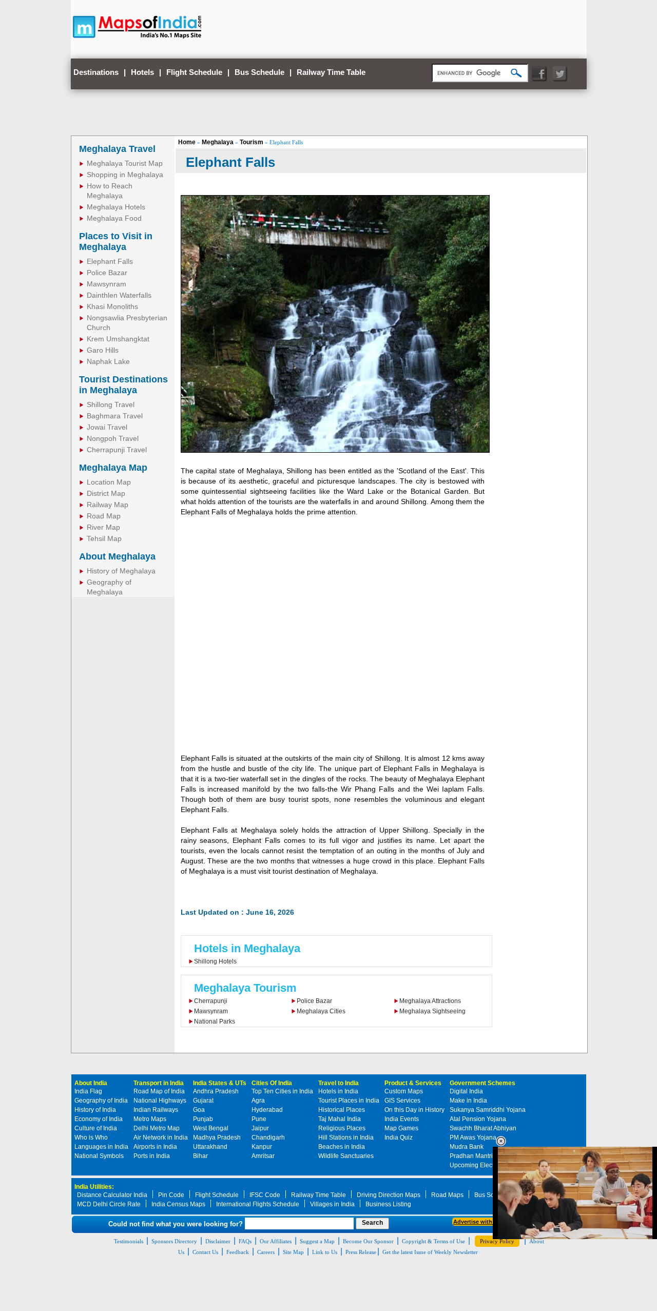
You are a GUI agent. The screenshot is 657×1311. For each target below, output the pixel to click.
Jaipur (260, 1128)
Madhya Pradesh (217, 1137)
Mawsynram (106, 284)
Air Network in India (160, 1137)
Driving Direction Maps (388, 1195)
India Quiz (398, 1137)
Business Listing (388, 1204)
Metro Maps (149, 1119)
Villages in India (332, 1204)
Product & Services (412, 1083)
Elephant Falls (110, 261)
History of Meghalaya (121, 571)
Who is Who (91, 1137)
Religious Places (341, 1128)
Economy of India (98, 1119)
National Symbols (99, 1156)
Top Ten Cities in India (282, 1091)
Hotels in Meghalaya (247, 948)
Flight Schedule (194, 72)
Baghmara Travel (115, 416)
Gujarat (203, 1100)
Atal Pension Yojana (478, 1119)
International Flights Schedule (257, 1204)
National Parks (214, 1021)
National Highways (159, 1100)
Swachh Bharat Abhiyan (483, 1128)
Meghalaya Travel (117, 149)
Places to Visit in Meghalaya (115, 241)
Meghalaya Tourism (245, 987)
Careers (266, 1252)
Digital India (466, 1091)
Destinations (96, 72)
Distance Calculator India (112, 1195)
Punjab (203, 1119)
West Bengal (210, 1128)
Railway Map (107, 504)
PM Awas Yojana (473, 1137)
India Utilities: (94, 1186)
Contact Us (205, 1252)
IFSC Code (264, 1195)
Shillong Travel (110, 404)
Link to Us (324, 1252)
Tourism (251, 142)
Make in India (468, 1100)
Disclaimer (217, 1241)
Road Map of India (159, 1091)
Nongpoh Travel (113, 438)
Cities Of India (272, 1083)
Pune (259, 1119)
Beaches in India (341, 1146)
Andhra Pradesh (216, 1091)
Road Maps (447, 1195)
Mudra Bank (467, 1146)
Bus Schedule (259, 72)
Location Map (109, 482)
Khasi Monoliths (112, 306)
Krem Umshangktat (118, 339)
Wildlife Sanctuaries (346, 1156)
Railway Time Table (331, 72)
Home (187, 142)
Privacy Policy (497, 1241)
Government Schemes (482, 1083)
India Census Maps (178, 1204)
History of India (95, 1109)
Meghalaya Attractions (430, 1001)
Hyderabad (267, 1109)
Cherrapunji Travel (117, 450)
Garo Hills (103, 350)
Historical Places (341, 1109)
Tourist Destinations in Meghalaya (123, 384)
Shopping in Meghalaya (125, 174)
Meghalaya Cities (321, 1011)
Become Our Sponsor (368, 1241)
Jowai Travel (107, 427)
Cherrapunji (210, 1001)
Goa (199, 1109)
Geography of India (101, 1100)
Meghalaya (218, 142)
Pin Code (171, 1195)
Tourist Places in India (348, 1100)
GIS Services (402, 1100)
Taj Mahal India (339, 1119)
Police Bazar (107, 272)
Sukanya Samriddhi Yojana (488, 1109)
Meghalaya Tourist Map (125, 163)
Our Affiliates (276, 1241)
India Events (401, 1119)
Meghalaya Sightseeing (432, 1011)
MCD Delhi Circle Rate (109, 1204)
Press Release (360, 1252)
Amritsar (263, 1156)
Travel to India (338, 1083)
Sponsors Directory (174, 1241)
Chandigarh (268, 1137)
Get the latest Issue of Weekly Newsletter (430, 1252)
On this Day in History (414, 1109)
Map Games (401, 1128)
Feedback (237, 1252)
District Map (106, 493)
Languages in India (101, 1146)
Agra (258, 1100)
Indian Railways (155, 1109)
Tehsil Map (104, 538)
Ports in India (151, 1156)
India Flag (88, 1091)
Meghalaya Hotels (116, 207)
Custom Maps (403, 1091)
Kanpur (262, 1146)
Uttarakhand (210, 1146)
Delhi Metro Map (156, 1128)
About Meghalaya (117, 556)
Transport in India (158, 1083)
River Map (103, 527)
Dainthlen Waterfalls (119, 295)
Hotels (142, 72)
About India (90, 1083)
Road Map (104, 516)
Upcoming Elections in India (489, 1165)
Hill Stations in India (346, 1137)
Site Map (293, 1252)
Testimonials (128, 1241)
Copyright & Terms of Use (433, 1241)
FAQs (245, 1241)
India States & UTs (219, 1083)
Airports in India (155, 1146)
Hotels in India (338, 1091)
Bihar (200, 1156)
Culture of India (95, 1128)
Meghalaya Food (114, 218)
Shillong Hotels (215, 961)
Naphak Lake (108, 361)
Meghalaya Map (113, 467)
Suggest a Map (317, 1241)
